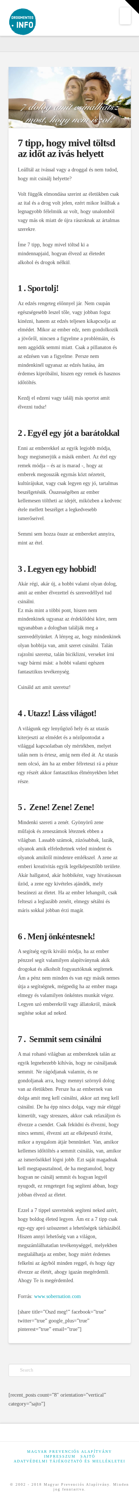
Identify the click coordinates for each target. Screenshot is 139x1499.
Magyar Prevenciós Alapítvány (69, 1452)
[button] (125, 15)
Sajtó (87, 1456)
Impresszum (60, 1456)
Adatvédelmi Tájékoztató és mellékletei (69, 1461)
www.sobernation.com (57, 1296)
